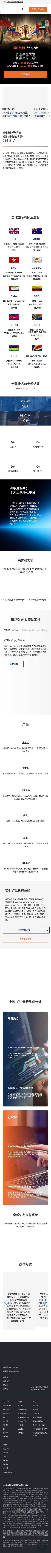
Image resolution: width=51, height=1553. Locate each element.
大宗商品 (21, 1405)
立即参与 (25, 74)
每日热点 (13, 1018)
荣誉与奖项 (6, 1413)
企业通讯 (5, 1425)
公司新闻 (5, 1421)
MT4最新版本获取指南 (40, 1429)
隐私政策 (5, 1377)
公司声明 (36, 1405)
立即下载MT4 (24, 930)
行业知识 (13, 1117)
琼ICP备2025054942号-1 (38, 1389)
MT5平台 (21, 1429)
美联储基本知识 (38, 1421)
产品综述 (36, 1413)
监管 (4, 1417)
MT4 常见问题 (37, 1417)
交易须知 (36, 1409)
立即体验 (14, 664)
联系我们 (5, 1437)
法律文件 (5, 1385)
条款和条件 (6, 1381)
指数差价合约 (22, 1409)
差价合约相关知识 (39, 1425)
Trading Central (7, 1472)
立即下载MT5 (25, 939)
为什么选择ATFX (8, 1405)
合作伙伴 (5, 1433)
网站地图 (5, 1389)
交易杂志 (5, 1460)
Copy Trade (6, 1449)
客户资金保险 (7, 1409)
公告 (34, 1402)
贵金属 (20, 1402)
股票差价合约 (22, 1413)
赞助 (4, 1429)
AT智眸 (5, 1445)
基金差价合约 (22, 1421)
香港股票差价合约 (23, 1417)
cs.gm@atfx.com (14, 1371)
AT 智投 (20, 1425)
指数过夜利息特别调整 (15, 2)
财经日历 (5, 1468)
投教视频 (5, 1464)
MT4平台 (21, 1433)
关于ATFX (6, 1402)
